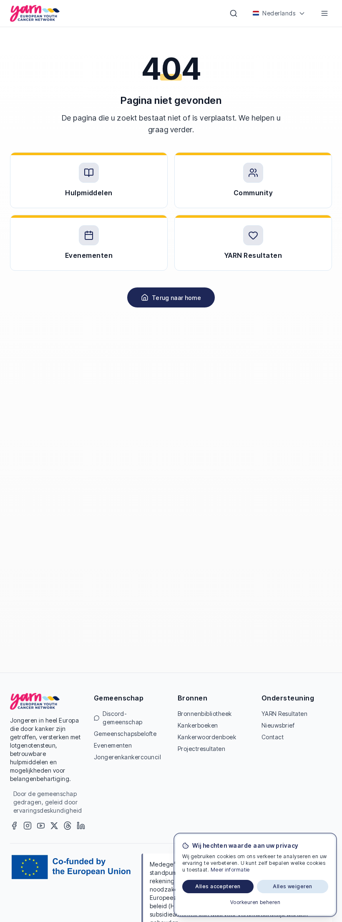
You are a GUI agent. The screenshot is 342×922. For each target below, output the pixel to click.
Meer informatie (230, 870)
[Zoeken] (233, 13)
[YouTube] (41, 825)
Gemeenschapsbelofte (125, 733)
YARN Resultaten (284, 713)
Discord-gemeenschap (122, 718)
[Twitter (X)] (54, 825)
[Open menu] (324, 13)
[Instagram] (27, 825)
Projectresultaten (201, 748)
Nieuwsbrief (278, 725)
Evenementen (113, 745)
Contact (273, 737)
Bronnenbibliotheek (205, 713)
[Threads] (67, 825)
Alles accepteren (218, 886)
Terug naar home (176, 297)
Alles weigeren (292, 886)
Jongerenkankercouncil (127, 757)
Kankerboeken (198, 725)
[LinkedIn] (81, 825)
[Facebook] (14, 825)
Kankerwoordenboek (207, 737)
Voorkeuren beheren (255, 902)
